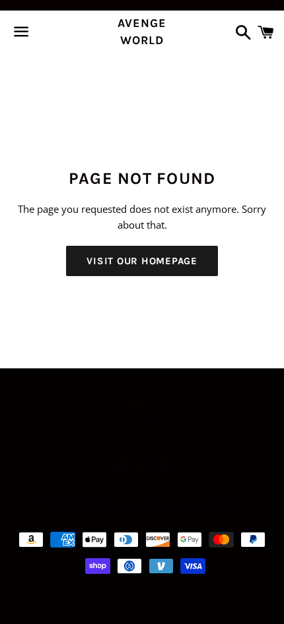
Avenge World (142, 31)
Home (112, 70)
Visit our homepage (142, 261)
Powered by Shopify (196, 504)
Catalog (165, 70)
